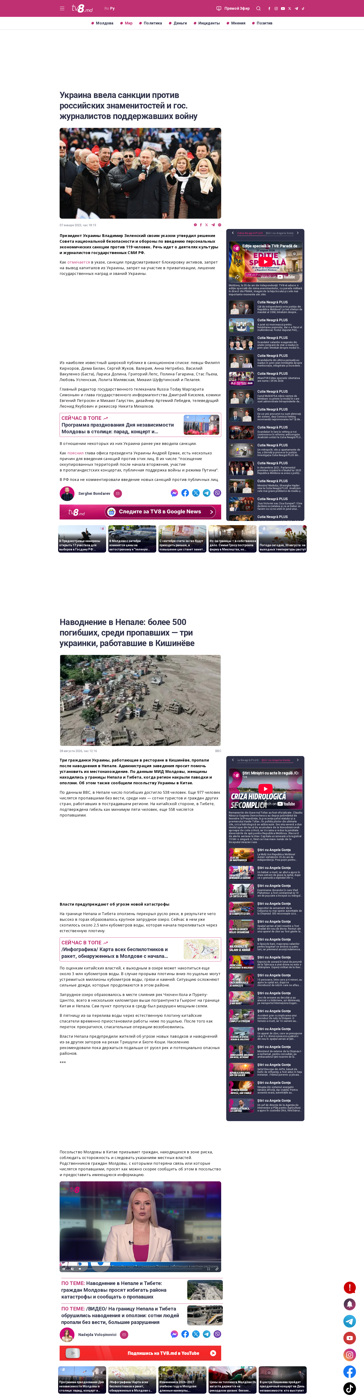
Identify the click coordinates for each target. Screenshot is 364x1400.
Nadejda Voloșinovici (97, 1335)
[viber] (219, 225)
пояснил (76, 452)
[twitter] (206, 225)
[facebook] (201, 225)
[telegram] (213, 225)
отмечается (79, 262)
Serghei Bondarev (94, 493)
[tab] (251, 235)
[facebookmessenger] (195, 225)
